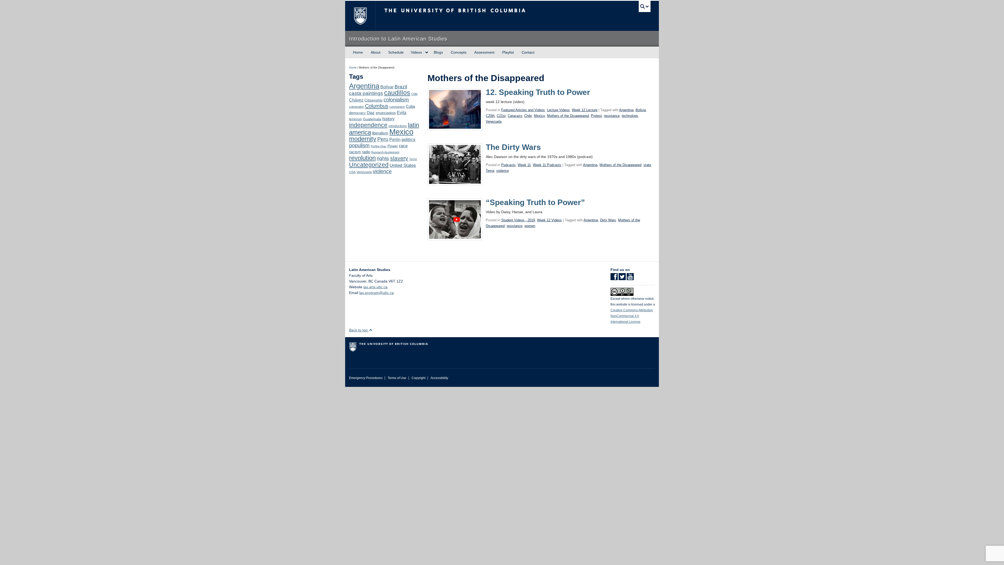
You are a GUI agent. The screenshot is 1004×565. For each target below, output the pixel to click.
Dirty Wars (608, 220)
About (375, 52)
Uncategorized (369, 164)
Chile (414, 93)
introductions (398, 126)
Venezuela (364, 172)
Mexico (401, 131)
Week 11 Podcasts (547, 165)
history (388, 118)
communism (397, 106)
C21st (501, 116)
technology (630, 116)
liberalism (380, 133)
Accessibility (439, 378)
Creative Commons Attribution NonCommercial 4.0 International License (632, 316)
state (647, 165)
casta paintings (366, 93)
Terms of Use (397, 378)
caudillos (397, 92)
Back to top (359, 330)
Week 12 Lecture (584, 110)
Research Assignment (385, 152)
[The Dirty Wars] (454, 164)
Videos (416, 52)
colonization (356, 106)
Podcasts (508, 165)
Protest (596, 116)
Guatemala (372, 119)
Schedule (396, 52)
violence (382, 171)
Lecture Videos (558, 110)
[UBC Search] (645, 6)
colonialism (396, 100)
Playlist (508, 52)
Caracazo (515, 116)
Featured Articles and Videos (523, 110)
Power (392, 146)
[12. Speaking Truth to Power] (454, 109)
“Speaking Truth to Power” (535, 202)
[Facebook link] (614, 278)
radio (366, 152)
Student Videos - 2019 (518, 220)
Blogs (438, 52)
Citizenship (373, 100)
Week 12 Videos (549, 220)
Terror (413, 159)
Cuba (410, 106)
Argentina (364, 86)
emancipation (386, 113)
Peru (382, 139)
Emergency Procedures (366, 378)
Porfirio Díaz (378, 146)
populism (359, 145)
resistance (612, 116)
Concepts (458, 52)
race (403, 145)
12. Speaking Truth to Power (538, 92)
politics (408, 139)
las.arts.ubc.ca (375, 287)
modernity (362, 138)
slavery (399, 158)
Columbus (376, 106)
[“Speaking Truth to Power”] (454, 219)
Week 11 (524, 165)
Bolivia (641, 110)
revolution (362, 158)
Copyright (418, 378)
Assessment (484, 52)
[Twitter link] (622, 278)
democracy (357, 113)
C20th (490, 116)
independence (368, 125)
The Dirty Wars (513, 147)
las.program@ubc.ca (376, 293)
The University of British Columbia (360, 16)
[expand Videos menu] (427, 52)
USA (352, 172)
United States (403, 165)
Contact (528, 52)
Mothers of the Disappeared (568, 116)
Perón (395, 139)
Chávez (356, 100)
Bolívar (386, 86)
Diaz (371, 112)
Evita (401, 112)
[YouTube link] (630, 278)
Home (358, 52)
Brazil (401, 86)
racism (355, 152)
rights (383, 158)
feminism (355, 119)
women (529, 226)
